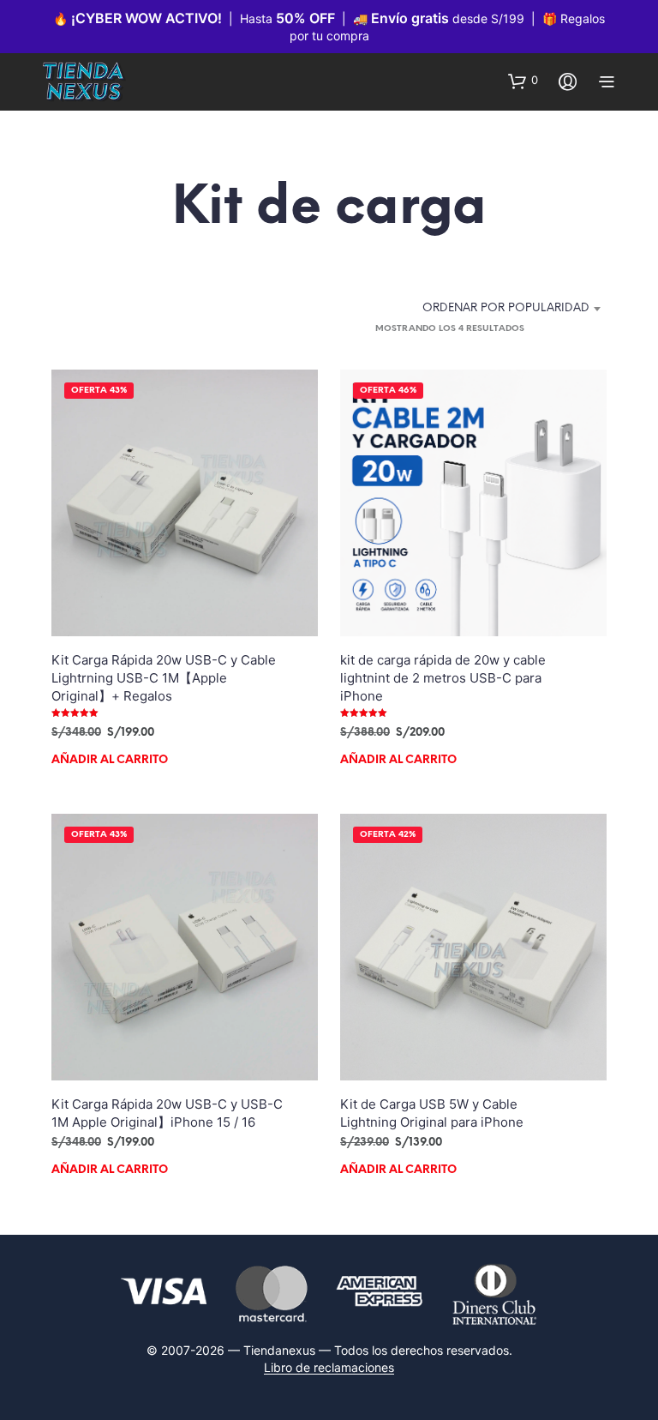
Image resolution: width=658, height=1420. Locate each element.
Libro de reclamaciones (329, 1368)
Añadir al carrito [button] (109, 760)
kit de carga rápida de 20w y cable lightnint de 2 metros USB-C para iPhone (443, 678)
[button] (523, 80)
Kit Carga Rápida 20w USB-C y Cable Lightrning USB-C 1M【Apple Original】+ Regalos (163, 678)
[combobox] (499, 309)
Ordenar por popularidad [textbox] (505, 308)
